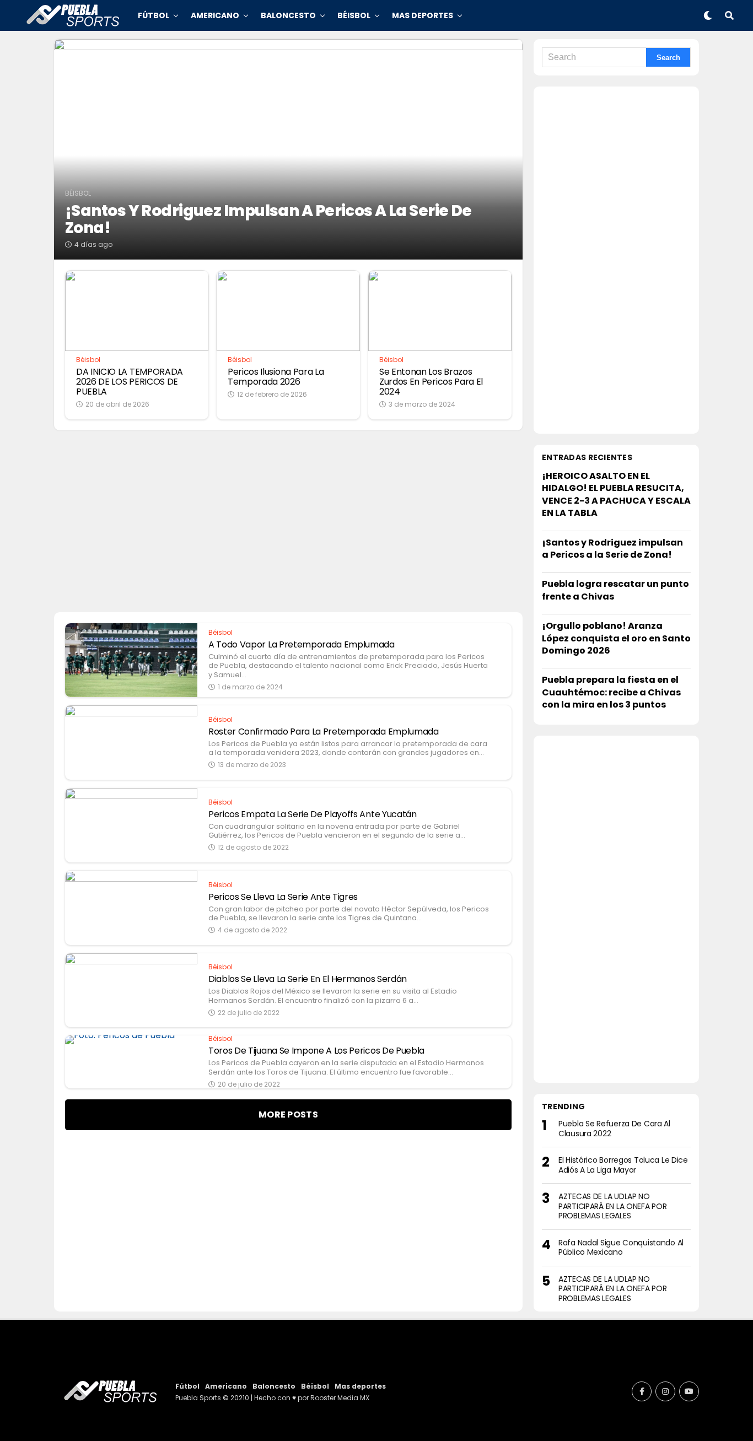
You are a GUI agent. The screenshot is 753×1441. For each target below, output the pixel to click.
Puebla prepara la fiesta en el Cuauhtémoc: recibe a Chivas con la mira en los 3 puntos (611, 692)
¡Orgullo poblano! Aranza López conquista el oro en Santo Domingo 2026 (616, 638)
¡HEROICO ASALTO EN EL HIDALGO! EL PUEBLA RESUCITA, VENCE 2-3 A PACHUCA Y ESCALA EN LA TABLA (616, 494)
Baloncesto (288, 15)
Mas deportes (422, 15)
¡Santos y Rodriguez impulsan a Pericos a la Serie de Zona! (612, 548)
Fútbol (153, 15)
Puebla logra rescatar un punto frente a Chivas (615, 590)
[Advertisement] (616, 260)
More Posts (288, 1114)
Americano (215, 15)
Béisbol (353, 15)
